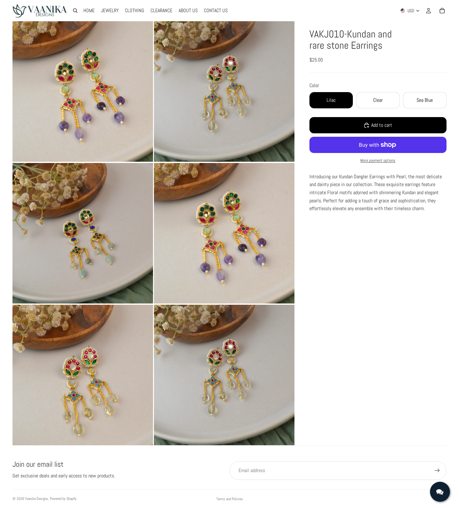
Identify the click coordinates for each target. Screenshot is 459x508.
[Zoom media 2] (224, 91)
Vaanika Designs (36, 498)
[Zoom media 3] (82, 233)
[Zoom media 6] (224, 375)
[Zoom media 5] (82, 375)
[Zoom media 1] (82, 91)
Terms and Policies (229, 498)
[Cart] (442, 10)
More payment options (377, 160)
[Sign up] (437, 470)
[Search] (75, 10)
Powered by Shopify (63, 498)
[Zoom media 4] (224, 233)
